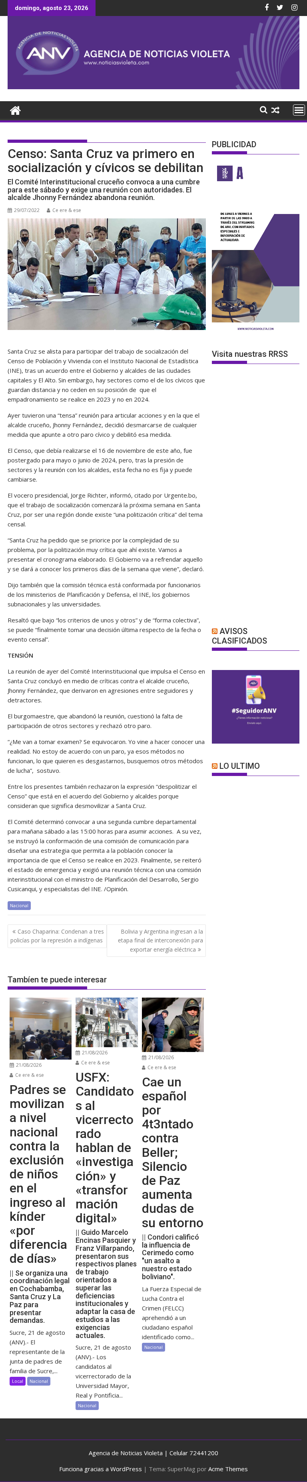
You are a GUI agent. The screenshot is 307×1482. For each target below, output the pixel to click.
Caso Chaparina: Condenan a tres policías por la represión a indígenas (57, 936)
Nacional (19, 905)
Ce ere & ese (66, 210)
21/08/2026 (28, 1065)
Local (17, 1381)
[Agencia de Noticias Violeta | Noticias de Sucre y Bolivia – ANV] (153, 87)
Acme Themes (228, 1469)
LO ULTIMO (239, 766)
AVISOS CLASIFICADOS (239, 636)
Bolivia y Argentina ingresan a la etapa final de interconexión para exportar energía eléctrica (160, 940)
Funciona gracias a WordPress (100, 1469)
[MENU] (299, 110)
